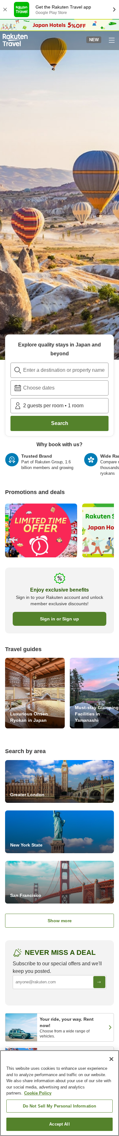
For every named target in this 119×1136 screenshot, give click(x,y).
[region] (59, 1093)
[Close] (111, 1059)
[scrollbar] (59, 467)
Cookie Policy (37, 1093)
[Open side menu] (111, 40)
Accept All (59, 1124)
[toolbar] (59, 388)
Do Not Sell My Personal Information (59, 1106)
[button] (15, 40)
